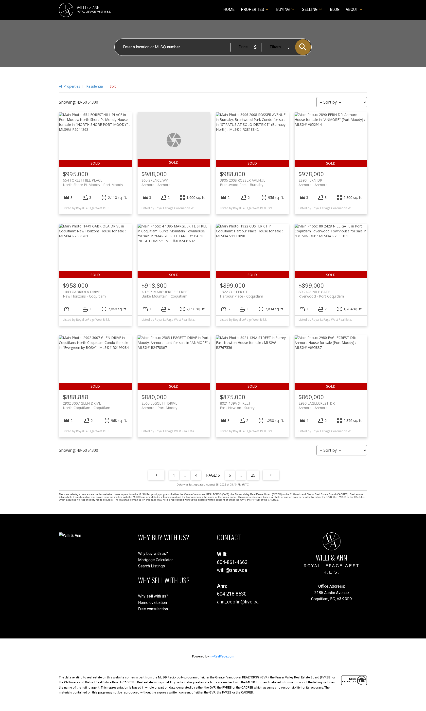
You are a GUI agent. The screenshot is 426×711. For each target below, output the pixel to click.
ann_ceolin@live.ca (238, 602)
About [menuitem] (352, 9)
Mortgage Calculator (155, 560)
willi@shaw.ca (232, 570)
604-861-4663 (232, 562)
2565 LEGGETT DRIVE (159, 405)
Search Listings (151, 566)
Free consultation (153, 609)
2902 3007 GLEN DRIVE (86, 405)
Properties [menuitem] (252, 9)
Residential (95, 86)
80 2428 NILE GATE (321, 293)
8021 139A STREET (237, 405)
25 (253, 475)
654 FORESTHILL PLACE (93, 182)
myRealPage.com (222, 656)
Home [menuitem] (228, 9)
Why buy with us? (153, 553)
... (185, 475)
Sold (113, 86)
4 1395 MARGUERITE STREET (166, 293)
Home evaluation (152, 602)
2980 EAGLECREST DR (317, 405)
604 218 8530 (232, 594)
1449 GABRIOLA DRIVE (84, 293)
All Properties (69, 86)
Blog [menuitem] (334, 9)
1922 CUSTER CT (241, 293)
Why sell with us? (153, 596)
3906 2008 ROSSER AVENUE (242, 182)
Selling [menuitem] (310, 9)
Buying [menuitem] (283, 9)
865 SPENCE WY (156, 182)
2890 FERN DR (313, 182)
